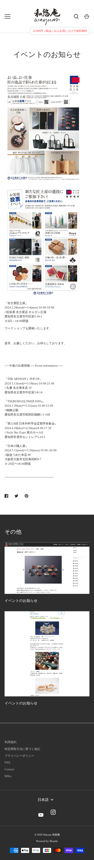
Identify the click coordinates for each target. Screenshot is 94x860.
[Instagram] (53, 812)
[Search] (76, 16)
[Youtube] (41, 812)
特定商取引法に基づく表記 (22, 749)
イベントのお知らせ (21, 601)
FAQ (7, 762)
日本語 (43, 800)
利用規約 (10, 742)
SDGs (8, 776)
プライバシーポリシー (19, 755)
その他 (13, 532)
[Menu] (8, 16)
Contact (9, 769)
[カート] (87, 16)
